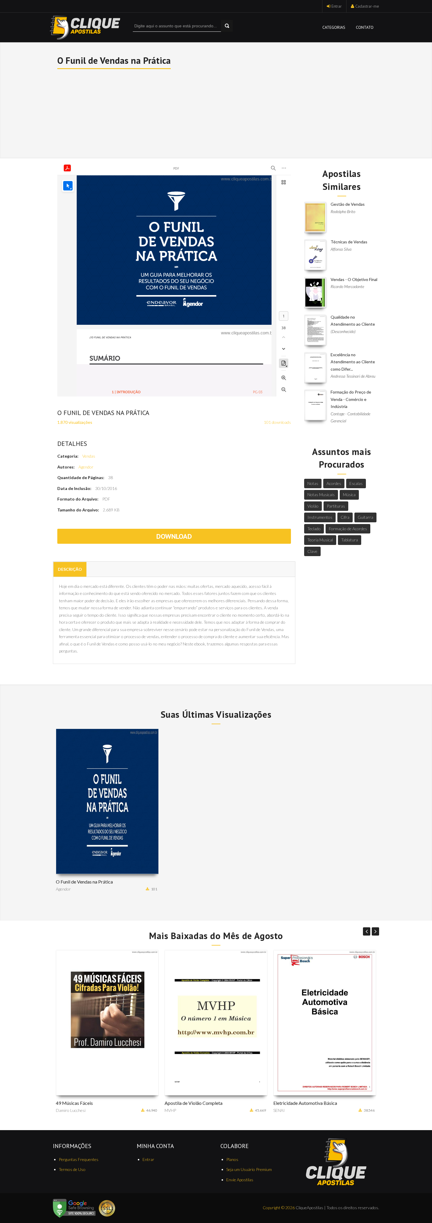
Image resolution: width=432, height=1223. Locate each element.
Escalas (356, 483)
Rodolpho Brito (343, 211)
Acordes (333, 483)
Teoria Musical (320, 539)
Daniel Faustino (287, 1110)
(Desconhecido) (343, 331)
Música (349, 494)
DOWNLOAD (174, 536)
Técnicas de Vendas (349, 241)
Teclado (314, 528)
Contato (365, 27)
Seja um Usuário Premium (249, 1169)
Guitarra (365, 517)
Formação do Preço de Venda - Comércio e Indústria (351, 399)
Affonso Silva (341, 249)
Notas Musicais (321, 494)
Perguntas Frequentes (78, 1159)
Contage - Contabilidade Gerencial (350, 417)
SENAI (170, 1110)
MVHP (61, 1110)
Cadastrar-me (367, 6)
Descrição (70, 569)
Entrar (336, 6)
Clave (312, 551)
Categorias (333, 27)
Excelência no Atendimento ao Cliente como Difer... (353, 362)
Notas (312, 483)
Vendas (88, 456)
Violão (313, 505)
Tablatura (349, 539)
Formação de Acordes (348, 528)
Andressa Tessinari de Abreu (353, 376)
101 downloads (277, 422)
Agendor (85, 466)
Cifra (345, 517)
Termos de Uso (72, 1169)
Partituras (336, 505)
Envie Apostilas (239, 1179)
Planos (232, 1159)
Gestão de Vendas (348, 204)
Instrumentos (319, 517)
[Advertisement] (216, 113)
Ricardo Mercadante (347, 286)
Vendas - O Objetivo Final (354, 279)
